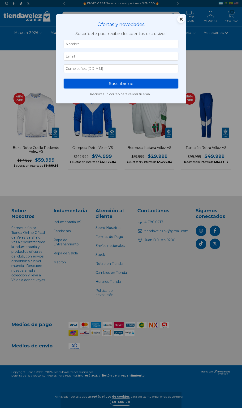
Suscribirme (121, 83)
